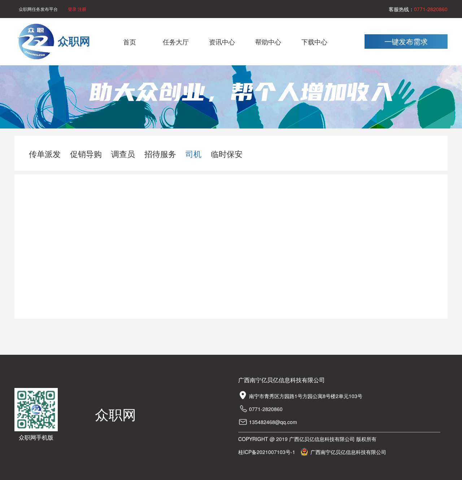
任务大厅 (176, 41)
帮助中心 (268, 41)
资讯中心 (222, 41)
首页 (129, 41)
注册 (82, 9)
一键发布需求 (406, 41)
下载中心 (314, 41)
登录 (73, 9)
